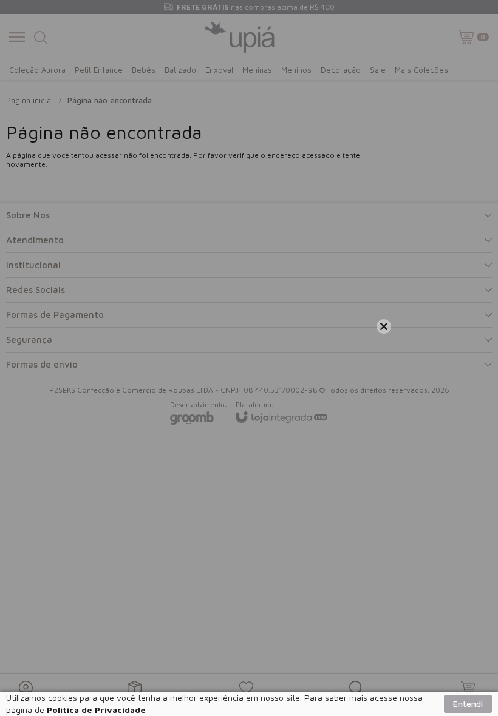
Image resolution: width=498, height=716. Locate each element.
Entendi (468, 703)
